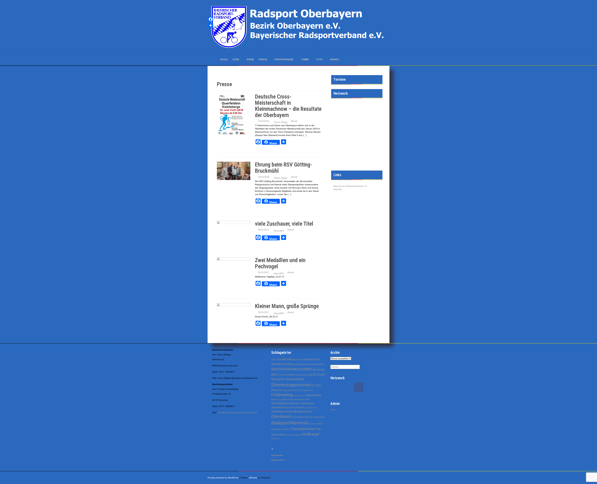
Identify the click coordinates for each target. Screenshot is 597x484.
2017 (273, 359)
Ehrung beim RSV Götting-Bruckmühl (283, 167)
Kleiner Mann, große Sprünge (287, 306)
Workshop (275, 438)
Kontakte (334, 59)
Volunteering (296, 435)
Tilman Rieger (281, 122)
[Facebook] (211, 19)
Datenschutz (278, 460)
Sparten (263, 59)
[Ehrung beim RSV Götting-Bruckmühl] (233, 170)
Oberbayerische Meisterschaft (291, 411)
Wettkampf (310, 434)
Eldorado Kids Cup (295, 390)
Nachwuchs (278, 407)
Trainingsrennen (303, 429)
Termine (305, 59)
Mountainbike (279, 403)
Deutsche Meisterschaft (287, 379)
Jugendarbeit (313, 395)
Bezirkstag (318, 369)
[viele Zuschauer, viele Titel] (233, 231)
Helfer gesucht (298, 395)
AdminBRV (279, 231)
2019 (278, 359)
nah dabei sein (310, 408)
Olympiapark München (302, 417)
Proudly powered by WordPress (223, 477)
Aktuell (224, 59)
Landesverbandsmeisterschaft (295, 399)
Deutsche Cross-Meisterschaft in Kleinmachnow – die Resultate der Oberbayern (288, 105)
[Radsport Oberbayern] (298, 27)
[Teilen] (211, 25)
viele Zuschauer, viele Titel (284, 224)
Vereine (250, 59)
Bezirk (236, 59)
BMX (274, 374)
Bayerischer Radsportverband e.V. (350, 186)
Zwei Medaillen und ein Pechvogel (280, 263)
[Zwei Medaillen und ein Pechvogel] (233, 267)
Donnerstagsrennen (291, 384)
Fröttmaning (282, 395)
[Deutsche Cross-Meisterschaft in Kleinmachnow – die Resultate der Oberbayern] (231, 114)
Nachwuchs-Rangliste (295, 407)
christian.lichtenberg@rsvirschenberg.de (237, 412)
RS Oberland (313, 424)
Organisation (319, 417)
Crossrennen (301, 375)
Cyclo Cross (316, 374)
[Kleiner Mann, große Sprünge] (233, 313)
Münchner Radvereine (301, 403)
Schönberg (286, 429)
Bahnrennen (298, 359)
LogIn (333, 409)
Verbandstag (278, 434)
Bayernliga (295, 364)
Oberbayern (281, 416)
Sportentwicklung (284, 59)
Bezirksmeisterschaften (291, 369)
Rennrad (299, 422)
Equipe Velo (307, 390)
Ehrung (283, 390)
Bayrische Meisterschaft (312, 364)
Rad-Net (337, 189)
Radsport (280, 422)
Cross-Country (286, 374)
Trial (318, 429)
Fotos (319, 59)
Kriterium (275, 399)
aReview (253, 477)
